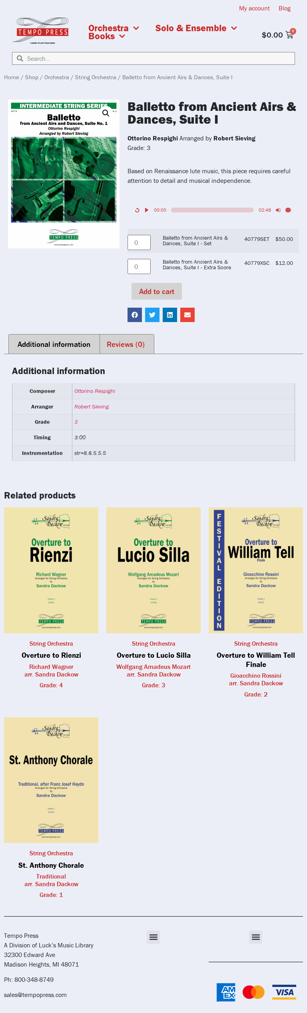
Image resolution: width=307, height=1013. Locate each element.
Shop (31, 77)
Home (11, 77)
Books (101, 36)
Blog (285, 8)
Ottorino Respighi (94, 390)
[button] (106, 113)
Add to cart (156, 291)
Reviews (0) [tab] (126, 344)
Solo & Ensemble (191, 28)
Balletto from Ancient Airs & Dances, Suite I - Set (195, 240)
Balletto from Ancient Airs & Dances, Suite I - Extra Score (197, 264)
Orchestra (108, 28)
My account (254, 8)
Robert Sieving (91, 406)
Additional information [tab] (54, 344)
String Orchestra (95, 77)
